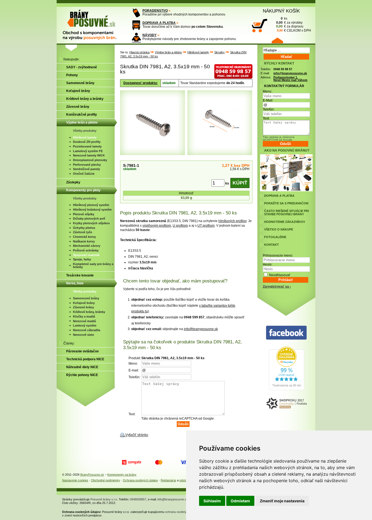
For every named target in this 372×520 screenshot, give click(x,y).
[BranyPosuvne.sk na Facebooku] (286, 333)
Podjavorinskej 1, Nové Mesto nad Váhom (290, 79)
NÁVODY (149, 35)
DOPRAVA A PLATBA (159, 23)
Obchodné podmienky (105, 480)
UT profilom (206, 225)
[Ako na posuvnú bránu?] (286, 190)
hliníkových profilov (232, 221)
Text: (266, 118)
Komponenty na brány (121, 474)
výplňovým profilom (156, 225)
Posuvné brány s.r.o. (104, 499)
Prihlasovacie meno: (278, 255)
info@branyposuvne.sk (201, 329)
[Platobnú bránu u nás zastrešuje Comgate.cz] (131, 462)
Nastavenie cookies (75, 480)
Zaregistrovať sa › (277, 286)
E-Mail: (268, 100)
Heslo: (267, 264)
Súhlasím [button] (212, 501)
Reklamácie (168, 480)
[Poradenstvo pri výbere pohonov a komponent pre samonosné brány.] (136, 13)
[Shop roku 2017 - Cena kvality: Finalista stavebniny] (286, 403)
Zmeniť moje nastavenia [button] (282, 501)
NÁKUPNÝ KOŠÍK (281, 11)
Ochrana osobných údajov (140, 480)
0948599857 (138, 499)
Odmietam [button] (240, 501)
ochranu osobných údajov (182, 511)
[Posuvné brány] (93, 22)
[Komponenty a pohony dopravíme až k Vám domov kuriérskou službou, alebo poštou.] (136, 25)
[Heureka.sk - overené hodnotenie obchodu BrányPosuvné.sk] (286, 389)
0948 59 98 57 (282, 69)
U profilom (180, 225)
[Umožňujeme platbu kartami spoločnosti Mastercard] (158, 462)
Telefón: (269, 109)
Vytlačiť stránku (136, 435)
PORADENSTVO (155, 11)
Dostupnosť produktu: (140, 83)
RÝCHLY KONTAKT (279, 63)
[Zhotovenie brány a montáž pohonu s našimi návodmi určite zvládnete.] (136, 37)
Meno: (267, 91)
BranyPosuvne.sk (92, 474)
